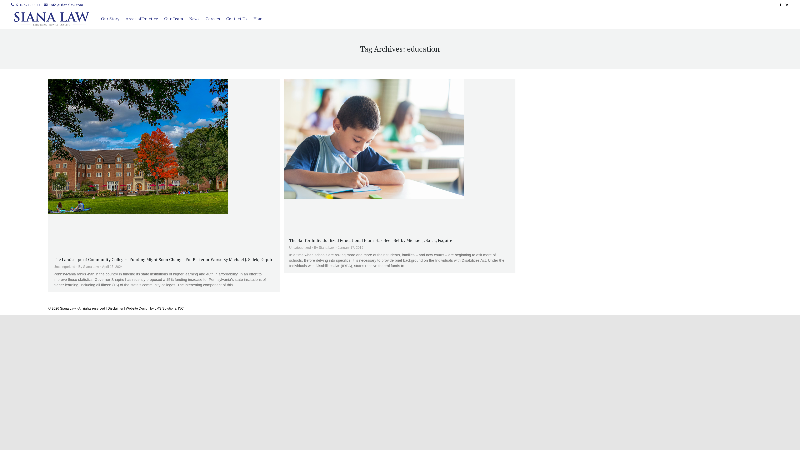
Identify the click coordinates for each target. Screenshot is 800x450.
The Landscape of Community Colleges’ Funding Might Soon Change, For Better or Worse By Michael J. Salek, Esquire (164, 259)
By (88, 267)
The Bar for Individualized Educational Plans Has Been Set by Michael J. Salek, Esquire (370, 240)
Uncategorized (64, 267)
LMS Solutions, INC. (170, 308)
